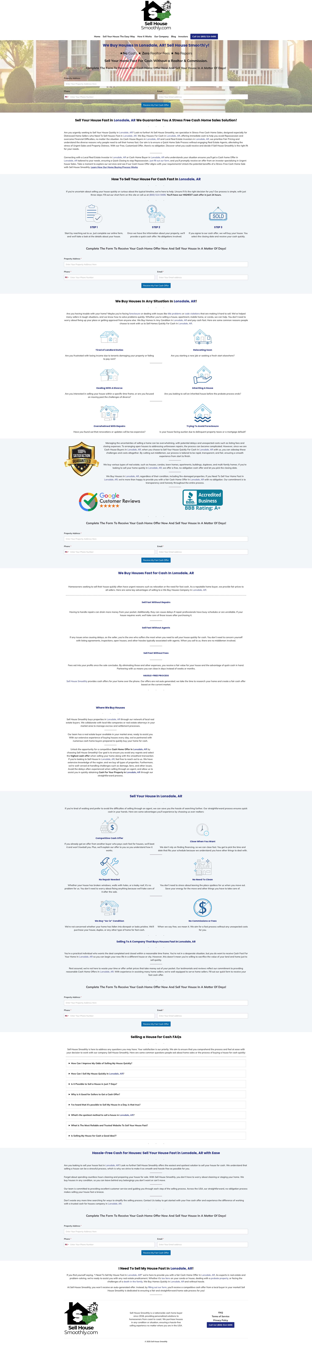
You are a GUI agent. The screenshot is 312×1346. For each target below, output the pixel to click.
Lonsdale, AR (152, 45)
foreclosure (134, 313)
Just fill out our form (159, 160)
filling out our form (157, 1287)
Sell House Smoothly (77, 681)
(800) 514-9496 (157, 194)
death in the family (133, 1281)
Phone (67, 91)
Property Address (73, 78)
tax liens (166, 1278)
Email (160, 91)
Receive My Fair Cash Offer (156, 105)
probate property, (220, 1278)
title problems (174, 313)
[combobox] (67, 96)
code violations (192, 313)
